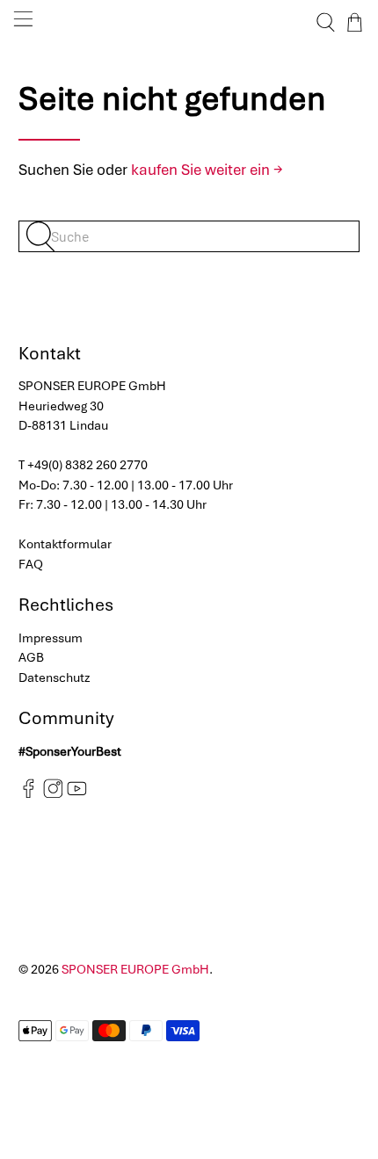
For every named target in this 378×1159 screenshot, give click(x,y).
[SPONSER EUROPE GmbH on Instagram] (53, 794)
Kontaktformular (65, 544)
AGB (31, 657)
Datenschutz (54, 677)
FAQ (30, 564)
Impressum (50, 638)
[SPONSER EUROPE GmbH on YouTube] (77, 794)
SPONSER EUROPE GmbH (135, 969)
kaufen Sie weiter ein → (207, 169)
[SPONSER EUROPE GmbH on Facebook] (28, 794)
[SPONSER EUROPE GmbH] (189, 22)
